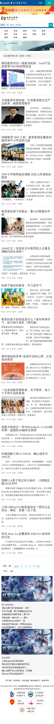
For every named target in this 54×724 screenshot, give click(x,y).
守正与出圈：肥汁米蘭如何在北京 (17, 611)
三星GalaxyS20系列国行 (13, 661)
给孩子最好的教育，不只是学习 (21, 285)
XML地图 (25, 680)
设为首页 (6, 3)
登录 (49, 3)
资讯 (15, 31)
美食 (44, 34)
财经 (25, 31)
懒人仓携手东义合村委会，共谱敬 (17, 670)
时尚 (15, 37)
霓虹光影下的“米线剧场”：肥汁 (16, 608)
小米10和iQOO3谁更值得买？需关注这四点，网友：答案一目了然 (25, 508)
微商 (25, 37)
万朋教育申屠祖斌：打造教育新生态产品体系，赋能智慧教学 (25, 102)
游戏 (34, 34)
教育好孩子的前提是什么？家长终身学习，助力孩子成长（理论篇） (25, 321)
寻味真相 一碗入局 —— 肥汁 (15, 617)
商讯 (6, 37)
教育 (44, 31)
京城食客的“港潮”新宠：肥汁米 (16, 614)
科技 (15, 34)
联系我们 (17, 680)
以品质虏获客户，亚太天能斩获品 (17, 627)
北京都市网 (22, 686)
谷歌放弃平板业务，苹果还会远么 (17, 624)
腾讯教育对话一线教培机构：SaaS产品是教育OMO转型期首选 (25, 65)
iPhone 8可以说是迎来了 (13, 674)
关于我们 (8, 680)
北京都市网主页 (11, 56)
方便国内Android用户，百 (13, 621)
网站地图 (33, 680)
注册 (40, 3)
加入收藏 (16, 3)
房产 (6, 34)
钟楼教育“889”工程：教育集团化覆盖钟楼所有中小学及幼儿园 (26, 139)
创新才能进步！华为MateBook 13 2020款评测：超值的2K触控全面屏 (27, 428)
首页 (6, 31)
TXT (38, 680)
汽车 (34, 31)
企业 (25, 34)
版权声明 (45, 680)
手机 (24, 3)
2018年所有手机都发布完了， (15, 667)
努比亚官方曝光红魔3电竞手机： (16, 664)
